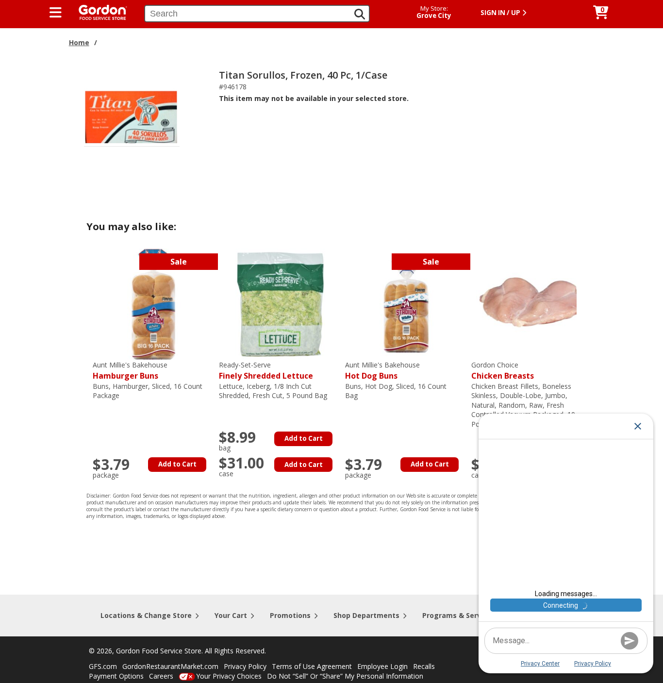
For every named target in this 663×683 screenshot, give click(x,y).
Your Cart (231, 615)
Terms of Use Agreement (312, 666)
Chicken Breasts (502, 370)
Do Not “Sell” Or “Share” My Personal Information (345, 676)
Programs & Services (458, 615)
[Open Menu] (56, 12)
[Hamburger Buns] (153, 303)
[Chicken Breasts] (532, 303)
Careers (161, 676)
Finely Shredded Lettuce (266, 370)
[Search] (359, 14)
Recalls (424, 666)
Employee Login (382, 666)
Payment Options (116, 676)
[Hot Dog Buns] (406, 303)
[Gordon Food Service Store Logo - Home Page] (98, 11)
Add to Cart (177, 464)
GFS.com (103, 666)
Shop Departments (366, 615)
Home (79, 42)
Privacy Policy (245, 666)
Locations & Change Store (146, 615)
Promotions (290, 615)
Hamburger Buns (130, 370)
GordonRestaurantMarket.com (170, 666)
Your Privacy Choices (229, 676)
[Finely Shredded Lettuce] (279, 303)
